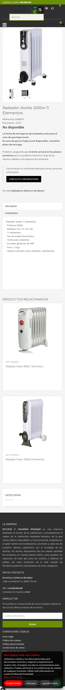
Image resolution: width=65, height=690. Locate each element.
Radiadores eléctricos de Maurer (27, 190)
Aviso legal (7, 636)
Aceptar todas (13, 683)
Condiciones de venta (13, 647)
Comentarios (11, 213)
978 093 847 (25, 2)
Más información (13, 677)
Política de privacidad (13, 643)
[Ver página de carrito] (63, 24)
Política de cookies (11, 640)
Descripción (11, 206)
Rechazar (31, 683)
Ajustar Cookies (50, 683)
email (27, 591)
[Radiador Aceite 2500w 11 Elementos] (32, 57)
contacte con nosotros (23, 179)
